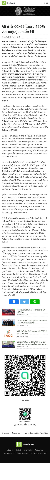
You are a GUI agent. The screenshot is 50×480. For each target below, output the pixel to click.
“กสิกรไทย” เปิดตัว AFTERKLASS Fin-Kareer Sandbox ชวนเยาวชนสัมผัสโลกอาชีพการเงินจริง (32, 343)
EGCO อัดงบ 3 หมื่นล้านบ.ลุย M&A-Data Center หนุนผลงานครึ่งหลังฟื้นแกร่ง (32, 321)
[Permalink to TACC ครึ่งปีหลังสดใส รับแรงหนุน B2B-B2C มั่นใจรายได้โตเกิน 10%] (8, 333)
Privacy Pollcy (28, 450)
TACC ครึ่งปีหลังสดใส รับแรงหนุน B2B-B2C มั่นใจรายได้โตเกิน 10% (32, 332)
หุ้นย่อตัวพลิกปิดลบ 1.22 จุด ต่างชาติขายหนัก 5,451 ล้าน (31, 311)
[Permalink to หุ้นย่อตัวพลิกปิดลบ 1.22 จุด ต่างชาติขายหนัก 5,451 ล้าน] (8, 312)
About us (10, 450)
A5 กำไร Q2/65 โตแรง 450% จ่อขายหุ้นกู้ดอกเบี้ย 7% (23, 29)
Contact (18, 450)
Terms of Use (39, 450)
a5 (19, 37)
